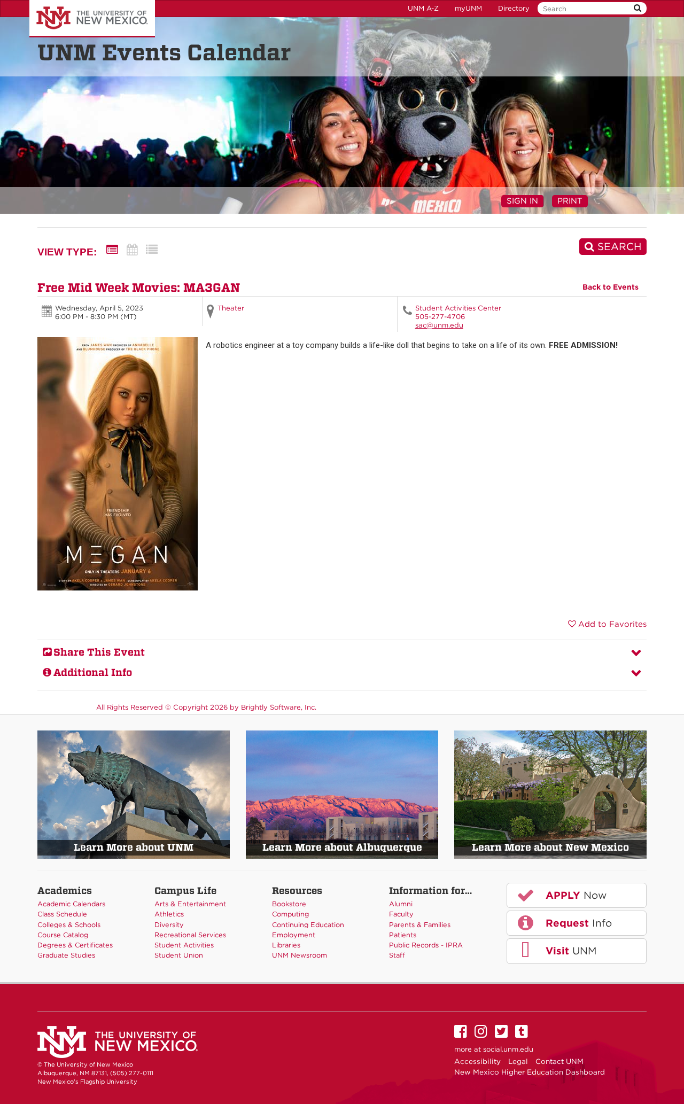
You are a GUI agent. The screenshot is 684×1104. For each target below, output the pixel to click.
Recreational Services (190, 935)
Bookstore (289, 904)
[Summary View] (112, 250)
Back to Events (610, 287)
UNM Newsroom (299, 955)
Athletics (169, 914)
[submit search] (637, 8)
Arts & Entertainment (190, 904)
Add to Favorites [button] (612, 624)
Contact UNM (559, 1061)
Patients (402, 935)
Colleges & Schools (68, 925)
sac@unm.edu (439, 325)
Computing (290, 914)
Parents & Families (419, 925)
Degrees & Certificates (75, 945)
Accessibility (477, 1061)
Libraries (286, 945)
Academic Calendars (71, 904)
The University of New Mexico (92, 18)
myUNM (468, 8)
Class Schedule (62, 914)
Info (577, 923)
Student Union (178, 955)
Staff (397, 955)
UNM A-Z (423, 8)
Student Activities (184, 945)
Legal (518, 1061)
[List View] (152, 250)
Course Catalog (62, 935)
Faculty (401, 914)
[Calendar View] (132, 250)
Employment (293, 935)
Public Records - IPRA (426, 945)
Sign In (522, 201)
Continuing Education (308, 925)
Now (574, 895)
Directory (514, 8)
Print (569, 201)
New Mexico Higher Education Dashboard (529, 1072)
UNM (569, 951)
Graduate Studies (66, 955)
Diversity (169, 925)
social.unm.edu (508, 1049)
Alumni (401, 904)
